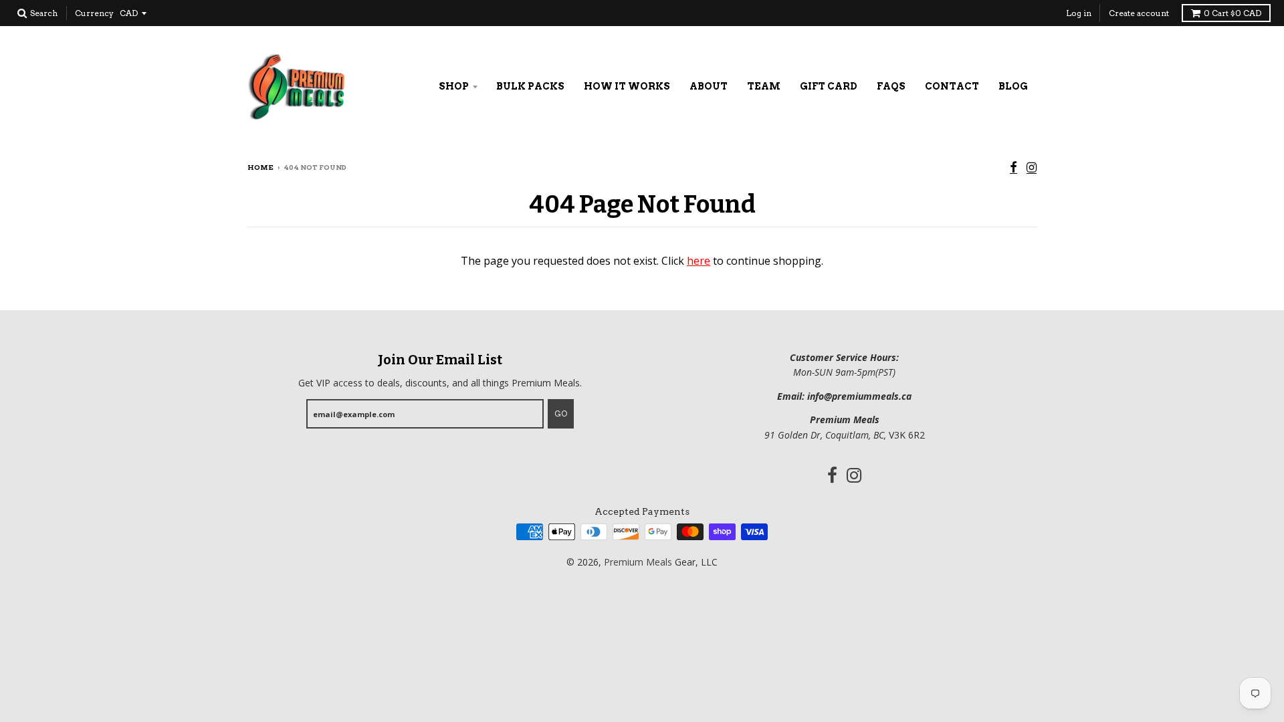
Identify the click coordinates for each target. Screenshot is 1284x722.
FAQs (891, 86)
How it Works (627, 86)
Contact (952, 86)
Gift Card (828, 86)
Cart (1232, 13)
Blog (1013, 86)
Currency (94, 13)
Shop (454, 86)
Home (260, 167)
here (698, 260)
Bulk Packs (530, 86)
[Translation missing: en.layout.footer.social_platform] (1013, 168)
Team (763, 86)
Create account (1139, 13)
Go (560, 413)
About (708, 86)
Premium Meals (638, 562)
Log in (1078, 13)
